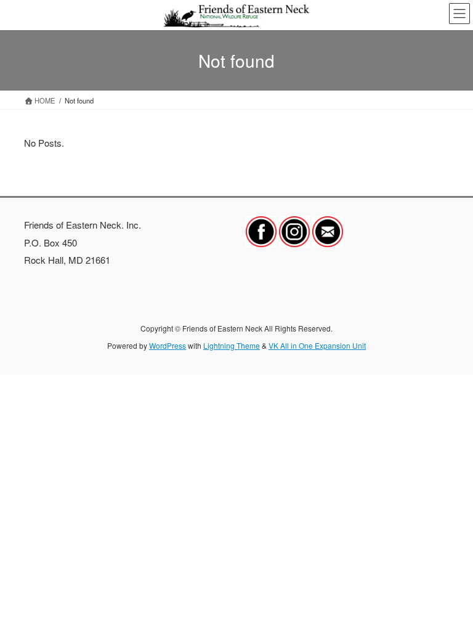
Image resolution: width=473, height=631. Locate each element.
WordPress (167, 345)
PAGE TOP (451, 601)
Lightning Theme (231, 345)
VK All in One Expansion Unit (317, 345)
